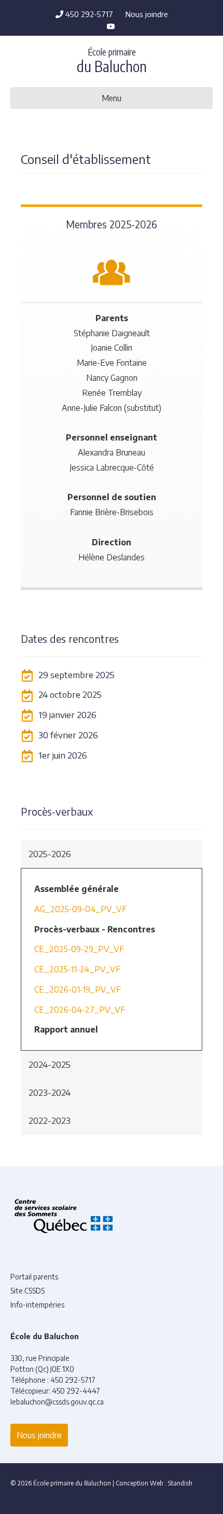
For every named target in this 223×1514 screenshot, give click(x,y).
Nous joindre (147, 14)
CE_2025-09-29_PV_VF (79, 949)
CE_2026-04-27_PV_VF (79, 1009)
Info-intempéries (37, 1304)
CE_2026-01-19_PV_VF (77, 989)
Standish (180, 1483)
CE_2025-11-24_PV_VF (77, 969)
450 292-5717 (88, 14)
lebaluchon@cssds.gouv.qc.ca (57, 1401)
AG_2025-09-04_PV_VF (80, 909)
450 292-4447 (76, 1390)
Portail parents (34, 1276)
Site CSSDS (27, 1290)
